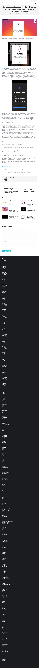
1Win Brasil (4, 392)
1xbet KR (3, 412)
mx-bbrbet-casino (4, 589)
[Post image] (5, 202)
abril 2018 (3, 342)
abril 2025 (3, 279)
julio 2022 (3, 310)
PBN (3, 602)
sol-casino (3, 633)
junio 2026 (3, 262)
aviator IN (3, 437)
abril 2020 (3, 329)
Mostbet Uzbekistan (5, 585)
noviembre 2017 (4, 348)
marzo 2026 (4, 266)
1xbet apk (3, 400)
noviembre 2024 (4, 285)
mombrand (3, 548)
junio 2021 (3, 322)
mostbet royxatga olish (5, 578)
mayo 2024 (3, 287)
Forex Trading (4, 511)
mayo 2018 (3, 341)
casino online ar (4, 478)
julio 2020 (3, 327)
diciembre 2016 (4, 361)
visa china (3, 645)
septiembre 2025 (4, 273)
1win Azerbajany (4, 391)
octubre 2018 (4, 335)
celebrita (3, 484)
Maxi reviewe (4, 545)
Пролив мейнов (4, 502)
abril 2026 (3, 265)
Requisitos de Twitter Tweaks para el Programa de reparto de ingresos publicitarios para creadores (13, 209)
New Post (3, 591)
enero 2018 (3, 346)
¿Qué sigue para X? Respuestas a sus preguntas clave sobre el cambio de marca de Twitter (31, 209)
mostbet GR (4, 571)
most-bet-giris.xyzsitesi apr (6, 560)
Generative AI (4, 515)
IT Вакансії (4, 533)
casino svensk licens (5, 479)
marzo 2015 (4, 383)
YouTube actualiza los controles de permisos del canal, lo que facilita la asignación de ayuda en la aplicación (31, 217)
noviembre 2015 (4, 377)
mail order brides (4, 540)
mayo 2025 (3, 278)
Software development (5, 632)
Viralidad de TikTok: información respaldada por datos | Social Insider (13, 202)
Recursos (3, 616)
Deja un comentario (29, 172)
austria (3, 430)
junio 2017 (3, 354)
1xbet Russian (4, 418)
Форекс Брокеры (4, 498)
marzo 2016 (4, 372)
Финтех (3, 497)
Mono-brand (4, 552)
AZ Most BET (4, 442)
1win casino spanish (5, 394)
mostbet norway (4, 576)
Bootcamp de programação (6, 467)
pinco (3, 607)
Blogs (3, 461)
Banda (3, 448)
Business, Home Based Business (7, 472)
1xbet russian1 (4, 419)
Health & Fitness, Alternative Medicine (7, 521)
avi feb (3, 431)
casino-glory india (4, 480)
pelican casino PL (4, 603)
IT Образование (4, 534)
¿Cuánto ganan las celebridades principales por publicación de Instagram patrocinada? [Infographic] (31, 202)
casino (3, 474)
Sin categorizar (4, 625)
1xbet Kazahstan (4, 410)
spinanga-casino (4, 634)
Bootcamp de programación (6, 468)
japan (3, 535)
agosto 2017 (4, 352)
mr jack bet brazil (4, 588)
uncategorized (4, 640)
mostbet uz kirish (4, 583)
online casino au (4, 595)
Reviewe (3, 619)
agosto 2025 (4, 274)
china (3, 485)
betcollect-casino (4, 453)
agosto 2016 (4, 366)
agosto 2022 (4, 309)
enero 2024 (3, 292)
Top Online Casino (4, 638)
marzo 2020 (4, 330)
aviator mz (3, 440)
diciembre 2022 (4, 304)
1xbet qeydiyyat (4, 417)
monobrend (3, 554)
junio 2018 (3, 340)
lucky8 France (4, 539)
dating (3, 491)
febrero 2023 (4, 302)
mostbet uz (3, 582)
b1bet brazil (4, 447)
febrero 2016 (4, 373)
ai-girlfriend (3, 429)
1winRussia (4, 399)
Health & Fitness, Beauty (5, 522)
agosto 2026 (4, 260)
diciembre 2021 (4, 316)
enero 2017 (3, 360)
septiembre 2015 (4, 379)
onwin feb (3, 597)
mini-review (3, 546)
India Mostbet (4, 529)
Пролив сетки (4, 503)
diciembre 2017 (4, 347)
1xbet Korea (4, 411)
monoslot (3, 557)
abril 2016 (3, 371)
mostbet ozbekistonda (5, 577)
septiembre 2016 (4, 365)
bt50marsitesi (4, 471)
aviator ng (3, 441)
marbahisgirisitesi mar (5, 541)
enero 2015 (3, 385)
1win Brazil (3, 393)
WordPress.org (4, 660)
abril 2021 (3, 324)
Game (3, 514)
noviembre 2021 (4, 317)
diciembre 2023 (4, 293)
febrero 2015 (4, 384)
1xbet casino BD (4, 406)
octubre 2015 (4, 378)
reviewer (3, 620)
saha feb (3, 621)
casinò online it (4, 473)
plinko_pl (3, 615)
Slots (3, 627)
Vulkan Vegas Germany (5, 650)
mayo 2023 (3, 298)
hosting (3, 528)
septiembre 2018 (4, 336)
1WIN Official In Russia (5, 397)
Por (16, 172)
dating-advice (4, 492)
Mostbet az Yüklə (4, 566)
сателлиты (3, 590)
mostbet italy (4, 573)
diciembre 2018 (4, 333)
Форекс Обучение (4, 499)
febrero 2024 (4, 291)
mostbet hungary (4, 572)
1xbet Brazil (4, 405)
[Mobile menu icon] (36, 3)
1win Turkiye (4, 398)
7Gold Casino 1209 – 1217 (6, 424)
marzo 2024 (4, 290)
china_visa (3, 486)
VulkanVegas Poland (5, 651)
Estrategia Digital (5, 19)
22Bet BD (3, 422)
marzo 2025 (4, 280)
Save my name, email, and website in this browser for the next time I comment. (14, 248)
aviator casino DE (4, 435)
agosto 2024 (4, 286)
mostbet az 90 (4, 565)
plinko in (3, 613)
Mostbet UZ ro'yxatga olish (6, 584)
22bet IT (3, 423)
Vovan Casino (4, 646)
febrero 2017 (4, 359)
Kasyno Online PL (4, 536)
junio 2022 (3, 311)
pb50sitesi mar (4, 601)
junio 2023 (3, 297)
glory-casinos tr (4, 516)
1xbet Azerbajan (4, 403)
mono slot (3, 551)
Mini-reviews (4, 547)
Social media (4, 631)
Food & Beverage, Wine (5, 510)
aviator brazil (4, 434)
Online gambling (4, 596)
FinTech (3, 509)
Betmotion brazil (4, 454)
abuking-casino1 (4, 425)
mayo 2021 (3, 323)
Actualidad (3, 428)
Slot (2, 626)
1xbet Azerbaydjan (4, 404)
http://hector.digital (11, 179)
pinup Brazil (4, 609)
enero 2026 (3, 268)
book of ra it (4, 465)
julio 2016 (3, 367)
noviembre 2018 (4, 334)
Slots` (3, 628)
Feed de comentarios (5, 659)
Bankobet (3, 449)
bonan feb (3, 462)
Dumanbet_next (4, 496)
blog (3, 459)
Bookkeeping (4, 466)
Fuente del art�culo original (7, 166)
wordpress (3, 652)
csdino (3, 490)
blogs (3, 460)
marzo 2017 (4, 358)
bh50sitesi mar (4, 455)
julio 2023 (3, 296)
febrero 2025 (4, 281)
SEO (3, 622)
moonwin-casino (4, 558)
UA (2, 639)
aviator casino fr (4, 436)
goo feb (3, 517)
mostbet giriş (4, 570)
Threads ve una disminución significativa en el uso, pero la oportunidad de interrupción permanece (13, 217)
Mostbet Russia (4, 579)
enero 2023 (3, 303)
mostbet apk (4, 564)
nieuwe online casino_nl (5, 594)
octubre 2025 (4, 272)
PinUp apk (3, 608)
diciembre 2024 (4, 284)
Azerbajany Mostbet (5, 443)
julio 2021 (3, 321)
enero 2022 (3, 315)
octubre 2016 (4, 364)
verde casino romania (5, 644)
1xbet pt (3, 416)
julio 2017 (3, 353)
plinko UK (3, 614)
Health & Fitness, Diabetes (6, 523)
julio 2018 (3, 339)
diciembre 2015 (4, 376)
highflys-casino (4, 527)
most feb (3, 559)
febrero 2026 (4, 267)
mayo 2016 (3, 370)
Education (3, 504)
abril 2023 (3, 299)
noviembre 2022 (4, 305)
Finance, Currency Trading (6, 508)
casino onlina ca (4, 477)
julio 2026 (3, 261)
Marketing (3, 542)
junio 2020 (3, 328)
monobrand (3, 553)
